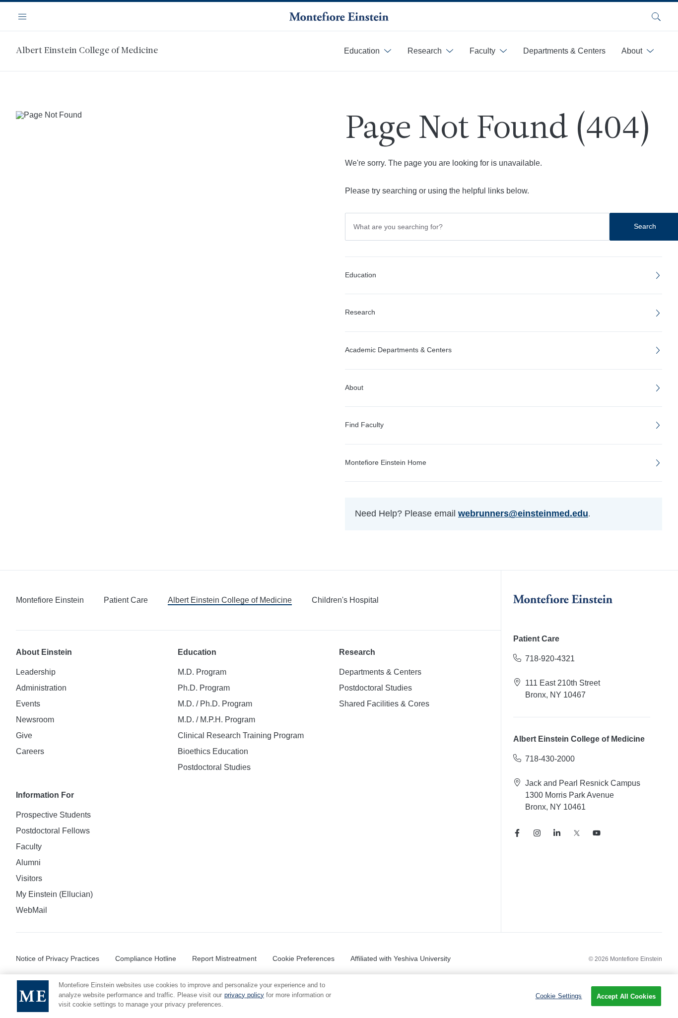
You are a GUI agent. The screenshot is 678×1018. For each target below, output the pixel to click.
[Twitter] (577, 833)
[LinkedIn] (557, 833)
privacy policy (244, 995)
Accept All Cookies (626, 996)
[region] (339, 996)
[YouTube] (597, 833)
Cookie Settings (559, 996)
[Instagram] (537, 833)
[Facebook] (517, 833)
